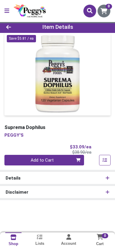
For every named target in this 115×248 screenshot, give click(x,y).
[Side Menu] (6, 11)
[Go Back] (17, 27)
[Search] (90, 11)
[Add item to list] (105, 160)
